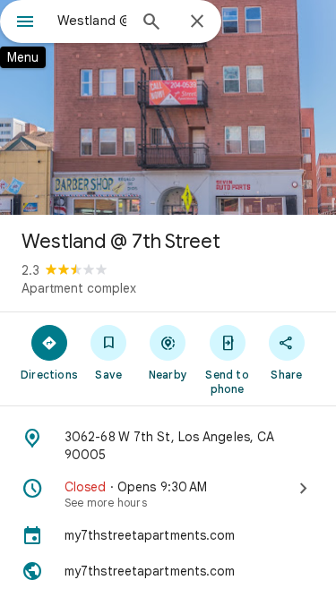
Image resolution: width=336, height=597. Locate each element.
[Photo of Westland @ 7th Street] (168, 107)
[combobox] (91, 20)
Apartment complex (79, 288)
